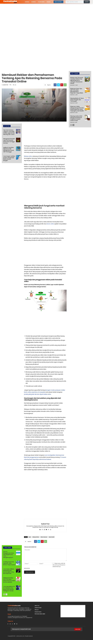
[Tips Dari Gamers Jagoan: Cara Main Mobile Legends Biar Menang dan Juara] (18, 131)
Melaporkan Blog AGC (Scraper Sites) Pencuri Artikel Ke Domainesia (9, 580)
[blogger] (40, 529)
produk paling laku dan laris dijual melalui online (37, 394)
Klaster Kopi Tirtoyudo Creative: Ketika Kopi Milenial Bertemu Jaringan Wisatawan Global (76, 80)
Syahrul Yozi (5, 84)
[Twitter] (58, 84)
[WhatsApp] (65, 84)
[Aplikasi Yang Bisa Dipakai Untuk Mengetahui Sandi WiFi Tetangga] (18, 148)
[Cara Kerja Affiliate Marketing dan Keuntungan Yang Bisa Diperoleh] (18, 570)
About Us (37, 605)
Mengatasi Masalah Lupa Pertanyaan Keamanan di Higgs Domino (9, 141)
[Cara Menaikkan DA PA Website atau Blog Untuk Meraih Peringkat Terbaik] (18, 587)
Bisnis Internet (44, 537)
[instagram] (44, 529)
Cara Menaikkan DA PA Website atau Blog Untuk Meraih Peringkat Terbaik (9, 589)
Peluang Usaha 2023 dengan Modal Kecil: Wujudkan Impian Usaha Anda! (76, 118)
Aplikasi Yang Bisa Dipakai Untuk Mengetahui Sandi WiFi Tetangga (8, 150)
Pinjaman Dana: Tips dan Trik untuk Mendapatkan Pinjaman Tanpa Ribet (76, 91)
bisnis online (50, 224)
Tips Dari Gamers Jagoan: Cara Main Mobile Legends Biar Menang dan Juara (9, 132)
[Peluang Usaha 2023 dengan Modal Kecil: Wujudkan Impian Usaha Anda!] (87, 117)
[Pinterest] (61, 84)
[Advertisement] (43, 14)
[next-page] (6, 594)
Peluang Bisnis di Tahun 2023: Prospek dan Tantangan (77, 99)
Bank (30, 537)
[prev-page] (4, 594)
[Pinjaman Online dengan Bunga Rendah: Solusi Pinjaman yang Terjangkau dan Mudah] (87, 108)
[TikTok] (12, 624)
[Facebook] (55, 84)
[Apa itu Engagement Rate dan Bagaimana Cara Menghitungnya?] (18, 553)
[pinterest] (48, 529)
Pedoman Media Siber (40, 614)
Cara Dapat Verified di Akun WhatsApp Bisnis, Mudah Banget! (9, 158)
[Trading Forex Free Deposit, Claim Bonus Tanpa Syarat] (18, 563)
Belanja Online (36, 537)
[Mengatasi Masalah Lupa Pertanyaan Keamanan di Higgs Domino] (18, 140)
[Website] (17, 624)
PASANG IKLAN (38, 612)
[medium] (46, 529)
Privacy (37, 609)
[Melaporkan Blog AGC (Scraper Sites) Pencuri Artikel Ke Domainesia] (18, 579)
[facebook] (42, 529)
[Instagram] (10, 624)
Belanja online (28, 156)
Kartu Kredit (51, 537)
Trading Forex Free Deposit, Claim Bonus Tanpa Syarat (9, 563)
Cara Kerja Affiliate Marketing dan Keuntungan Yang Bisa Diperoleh (8, 571)
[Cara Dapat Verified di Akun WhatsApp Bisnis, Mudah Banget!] (18, 157)
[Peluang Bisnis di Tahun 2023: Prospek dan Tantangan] (87, 99)
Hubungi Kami (38, 607)
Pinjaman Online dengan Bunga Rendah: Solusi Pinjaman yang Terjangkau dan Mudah (77, 108)
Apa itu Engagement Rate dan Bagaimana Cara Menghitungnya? (8, 554)
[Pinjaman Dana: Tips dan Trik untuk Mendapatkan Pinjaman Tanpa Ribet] (87, 90)
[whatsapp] (50, 529)
